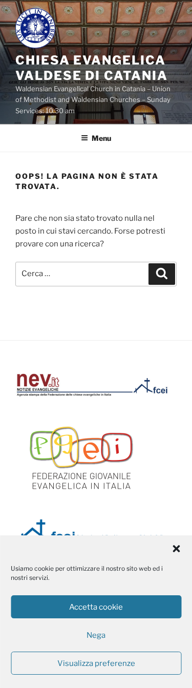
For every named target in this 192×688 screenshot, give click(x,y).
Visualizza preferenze (96, 663)
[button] (176, 549)
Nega (96, 635)
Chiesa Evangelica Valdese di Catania (91, 68)
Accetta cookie (96, 607)
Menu (101, 138)
